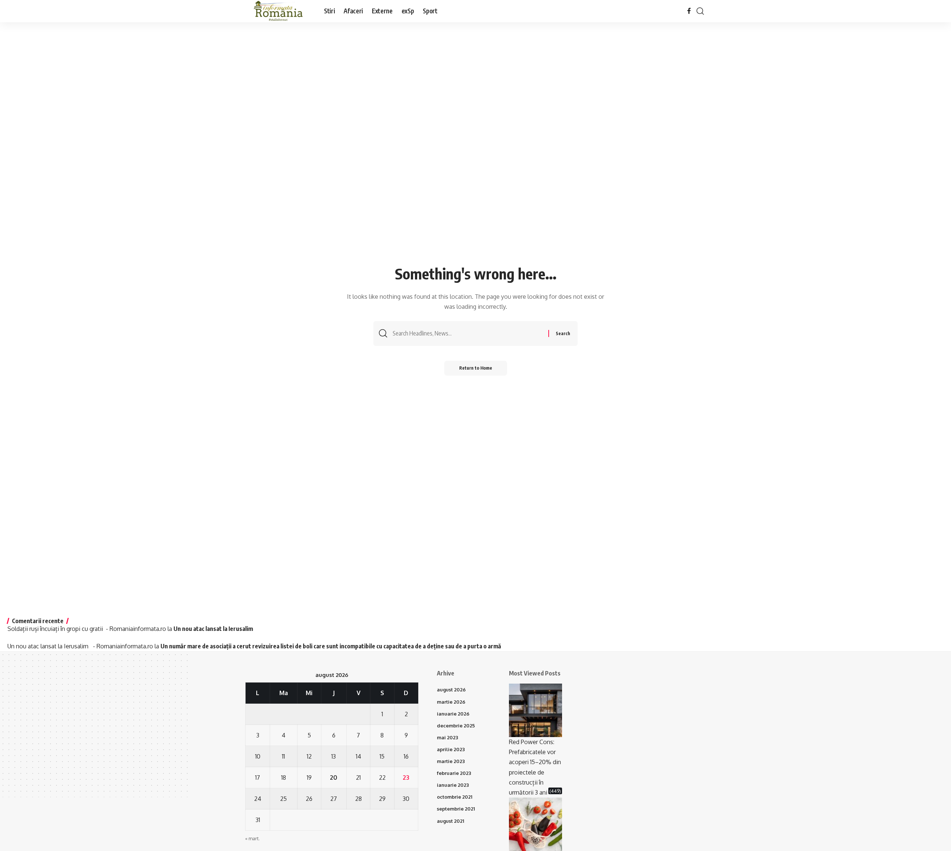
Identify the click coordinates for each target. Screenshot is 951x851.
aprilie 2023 (451, 749)
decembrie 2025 (456, 726)
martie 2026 (451, 702)
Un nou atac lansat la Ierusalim (214, 628)
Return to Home (475, 368)
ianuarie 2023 (453, 785)
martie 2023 (451, 761)
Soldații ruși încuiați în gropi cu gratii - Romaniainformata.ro (86, 628)
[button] (700, 11)
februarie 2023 (454, 773)
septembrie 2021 (456, 809)
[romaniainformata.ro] (278, 11)
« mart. (252, 838)
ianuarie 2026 (453, 714)
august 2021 (450, 821)
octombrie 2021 (454, 797)
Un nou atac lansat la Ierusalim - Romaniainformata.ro (80, 646)
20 (333, 777)
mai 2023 (447, 737)
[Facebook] (689, 11)
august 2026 (451, 690)
